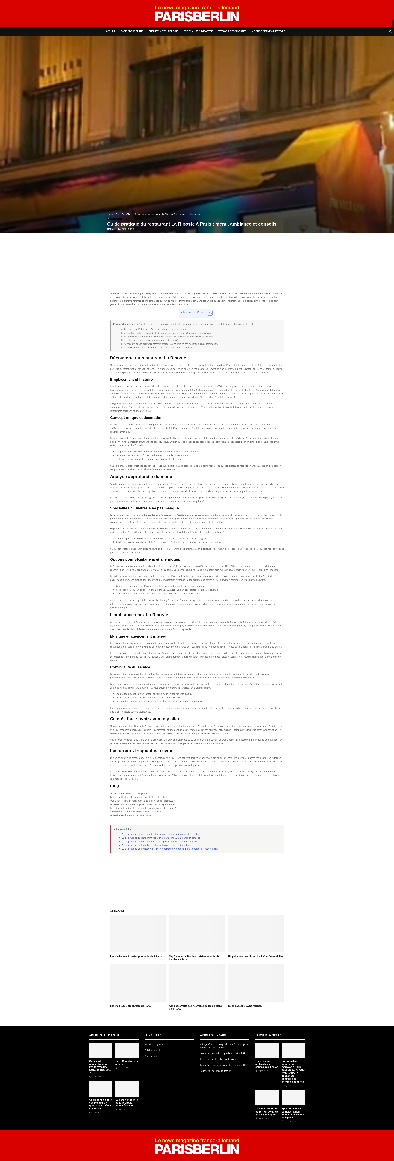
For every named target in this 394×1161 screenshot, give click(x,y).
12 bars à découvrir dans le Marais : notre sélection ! (126, 1102)
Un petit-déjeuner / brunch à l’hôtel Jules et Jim (255, 956)
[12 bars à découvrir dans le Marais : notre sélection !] (127, 1089)
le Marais (128, 386)
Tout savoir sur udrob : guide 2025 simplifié (222, 1053)
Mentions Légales (154, 1044)
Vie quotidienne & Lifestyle (268, 31)
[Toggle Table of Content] (208, 313)
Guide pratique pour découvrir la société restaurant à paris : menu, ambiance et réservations (169, 848)
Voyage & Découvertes (232, 31)
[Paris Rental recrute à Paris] (127, 1050)
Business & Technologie (163, 31)
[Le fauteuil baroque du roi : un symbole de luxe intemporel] (267, 1097)
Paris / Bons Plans (132, 31)
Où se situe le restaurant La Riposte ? (129, 793)
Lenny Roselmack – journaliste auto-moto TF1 (223, 1065)
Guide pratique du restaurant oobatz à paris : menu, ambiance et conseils (159, 834)
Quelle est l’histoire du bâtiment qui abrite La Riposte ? (138, 797)
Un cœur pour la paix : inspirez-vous (219, 1059)
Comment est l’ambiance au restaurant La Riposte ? (136, 811)
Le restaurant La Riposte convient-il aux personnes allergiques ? (143, 808)
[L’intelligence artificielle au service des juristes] (267, 1050)
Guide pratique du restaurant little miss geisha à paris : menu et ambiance (160, 841)
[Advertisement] (197, 267)
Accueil (110, 31)
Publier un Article (154, 1050)
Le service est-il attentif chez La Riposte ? (131, 815)
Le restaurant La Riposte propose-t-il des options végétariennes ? (143, 804)
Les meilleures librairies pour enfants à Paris (136, 956)
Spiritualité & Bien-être (198, 31)
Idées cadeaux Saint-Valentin (245, 1006)
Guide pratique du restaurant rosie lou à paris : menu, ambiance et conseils (160, 837)
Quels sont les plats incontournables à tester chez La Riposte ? (142, 800)
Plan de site (151, 1055)
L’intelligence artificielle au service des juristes (266, 1064)
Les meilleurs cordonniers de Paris (130, 1006)
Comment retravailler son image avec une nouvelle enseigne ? (100, 1067)
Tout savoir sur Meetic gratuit (215, 1070)
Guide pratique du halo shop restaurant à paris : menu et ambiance (156, 845)
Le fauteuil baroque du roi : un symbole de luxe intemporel (266, 1111)
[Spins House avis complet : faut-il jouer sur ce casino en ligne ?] (293, 1097)
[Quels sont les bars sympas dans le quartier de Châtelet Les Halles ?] (100, 1089)
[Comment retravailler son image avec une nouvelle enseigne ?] (100, 1050)
